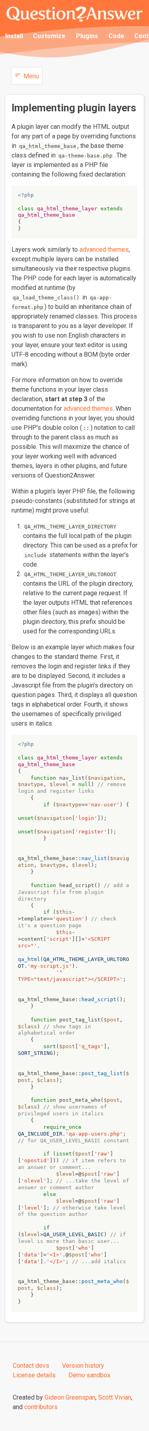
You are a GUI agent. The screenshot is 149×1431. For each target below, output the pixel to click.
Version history (83, 1365)
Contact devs (31, 1365)
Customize (49, 36)
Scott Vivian (114, 1397)
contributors (41, 1407)
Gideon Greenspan (70, 1397)
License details (34, 1375)
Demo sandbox (89, 1375)
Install (14, 36)
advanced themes (104, 249)
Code (116, 36)
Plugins (87, 36)
